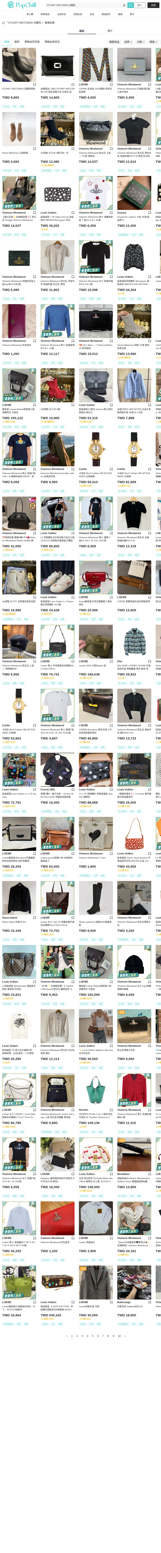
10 (119, 1336)
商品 (81, 31)
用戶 (110, 31)
